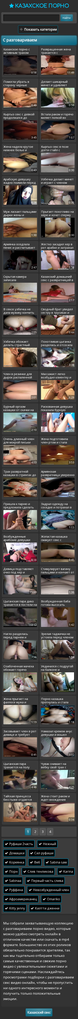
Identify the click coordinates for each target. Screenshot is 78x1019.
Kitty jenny (16, 908)
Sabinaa (14, 880)
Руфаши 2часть (20, 844)
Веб (36, 862)
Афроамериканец (22, 899)
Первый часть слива (46, 880)
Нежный (49, 844)
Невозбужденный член (50, 890)
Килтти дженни (46, 908)
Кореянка (16, 862)
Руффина (15, 890)
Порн (13, 871)
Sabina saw (58, 862)
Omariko (53, 899)
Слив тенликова (40, 871)
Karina (67, 871)
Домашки (16, 853)
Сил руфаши (43, 853)
